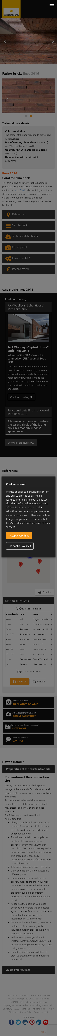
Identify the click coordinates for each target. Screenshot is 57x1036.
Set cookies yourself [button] (20, 546)
